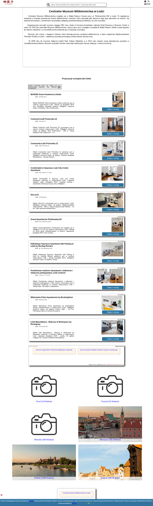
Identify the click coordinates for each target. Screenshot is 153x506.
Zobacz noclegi (113, 109)
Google (31, 501)
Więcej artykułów (33, 346)
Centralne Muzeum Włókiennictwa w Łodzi (76, 493)
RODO (74, 503)
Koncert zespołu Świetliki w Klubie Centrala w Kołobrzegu (99, 350)
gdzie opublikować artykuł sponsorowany (113, 364)
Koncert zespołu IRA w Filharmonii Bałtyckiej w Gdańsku (54, 350)
